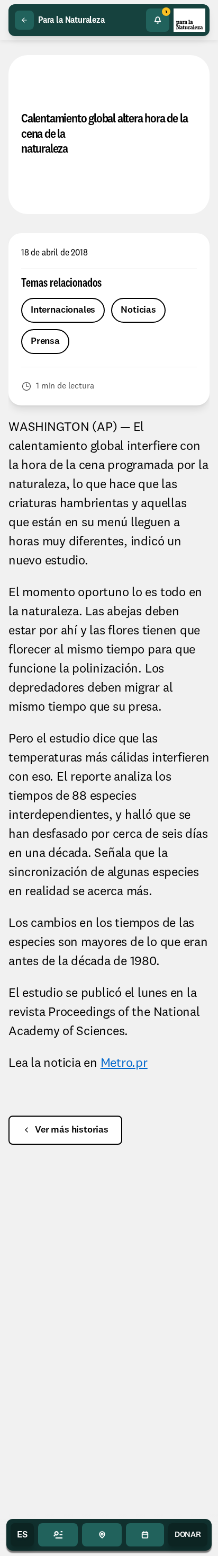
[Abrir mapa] (102, 1534)
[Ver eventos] (145, 1534)
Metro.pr (124, 1063)
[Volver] (24, 20)
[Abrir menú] (58, 1534)
